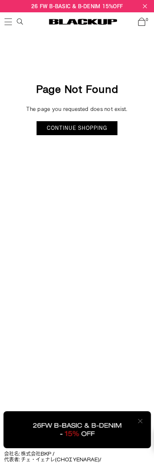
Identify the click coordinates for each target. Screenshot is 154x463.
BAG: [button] (147, 20)
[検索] (20, 22)
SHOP (8, 21)
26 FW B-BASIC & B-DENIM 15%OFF (77, 6)
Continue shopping (77, 128)
